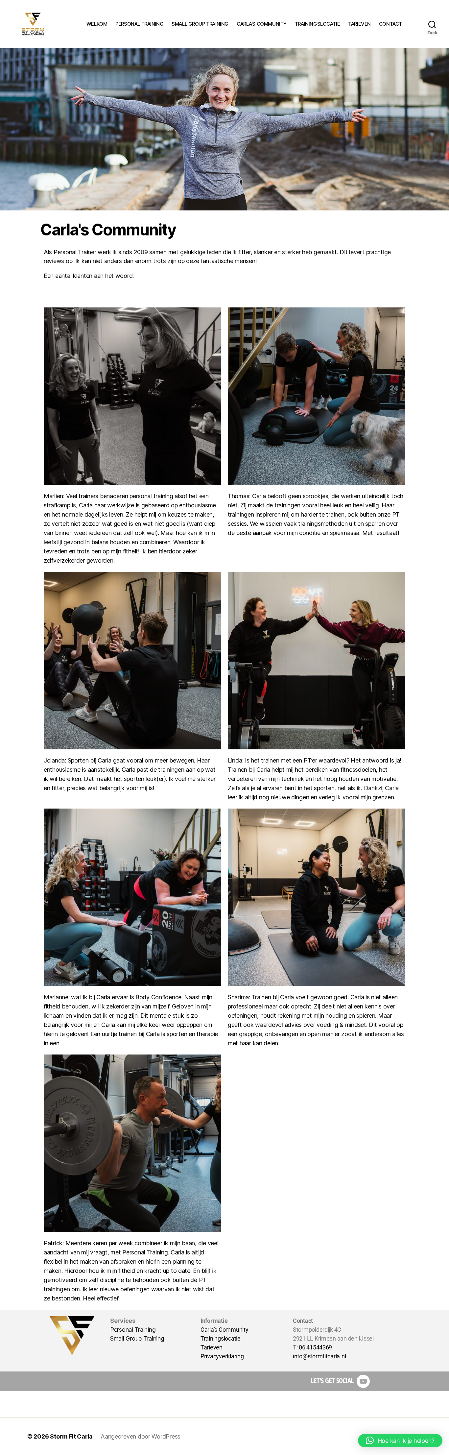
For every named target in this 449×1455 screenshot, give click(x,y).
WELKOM (96, 24)
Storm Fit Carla (71, 1436)
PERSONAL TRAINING (139, 24)
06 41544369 (315, 1347)
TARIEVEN (359, 24)
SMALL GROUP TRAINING (200, 24)
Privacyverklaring (222, 1356)
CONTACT (390, 24)
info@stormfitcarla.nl (319, 1356)
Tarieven (212, 1347)
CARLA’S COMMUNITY (262, 24)
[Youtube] (363, 1381)
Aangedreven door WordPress (140, 1436)
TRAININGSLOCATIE (317, 24)
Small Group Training (137, 1338)
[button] (400, 1440)
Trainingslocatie (221, 1338)
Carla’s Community (224, 1329)
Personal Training (132, 1329)
